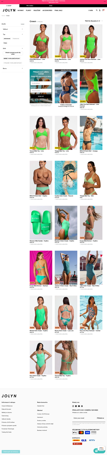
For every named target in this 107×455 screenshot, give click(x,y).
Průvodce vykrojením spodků (9, 425)
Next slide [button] (104, 1)
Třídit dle (87, 21)
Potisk (5, 43)
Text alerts (34, 87)
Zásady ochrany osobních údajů (45, 423)
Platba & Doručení (6, 409)
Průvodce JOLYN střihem (8, 422)
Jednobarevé (7, 38)
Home (3, 15)
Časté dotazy (5, 415)
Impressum (40, 417)
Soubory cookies (41, 420)
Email (32, 80)
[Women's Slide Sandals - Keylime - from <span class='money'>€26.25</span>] (41, 223)
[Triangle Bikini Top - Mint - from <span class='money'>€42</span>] (91, 178)
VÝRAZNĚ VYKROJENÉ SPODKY (13, 63)
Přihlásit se (100, 418)
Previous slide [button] (2, 1)
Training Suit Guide (6, 432)
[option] (53, 1)
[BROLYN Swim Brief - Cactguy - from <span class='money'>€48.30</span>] (91, 133)
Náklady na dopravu (7, 412)
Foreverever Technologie (8, 428)
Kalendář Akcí (40, 405)
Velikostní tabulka (6, 419)
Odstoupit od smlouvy (10, 451)
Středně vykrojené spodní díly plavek (12, 53)
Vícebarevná (16, 38)
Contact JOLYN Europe (43, 414)
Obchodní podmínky (42, 427)
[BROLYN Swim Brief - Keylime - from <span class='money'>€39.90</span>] (41, 178)
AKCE (50, 5)
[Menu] (104, 447)
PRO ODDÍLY (29, 5)
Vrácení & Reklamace (7, 405)
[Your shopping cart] (103, 12)
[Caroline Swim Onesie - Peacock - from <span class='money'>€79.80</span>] (66, 178)
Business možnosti (42, 430)
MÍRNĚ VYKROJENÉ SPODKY (12, 58)
